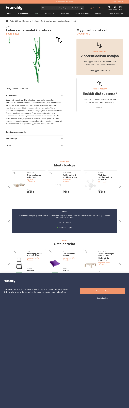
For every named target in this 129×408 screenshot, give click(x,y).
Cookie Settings (102, 298)
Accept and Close (102, 291)
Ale (36, 14)
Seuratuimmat (22, 14)
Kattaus (98, 14)
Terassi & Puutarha (115, 14)
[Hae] (82, 8)
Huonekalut (49, 14)
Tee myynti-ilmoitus (98, 70)
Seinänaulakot (46, 21)
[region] (64, 340)
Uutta (8, 14)
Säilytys (18, 21)
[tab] (34, 95)
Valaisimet (64, 14)
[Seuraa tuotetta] (59, 40)
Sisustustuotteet (82, 14)
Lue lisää (98, 107)
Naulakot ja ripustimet (30, 21)
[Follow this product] (14, 172)
